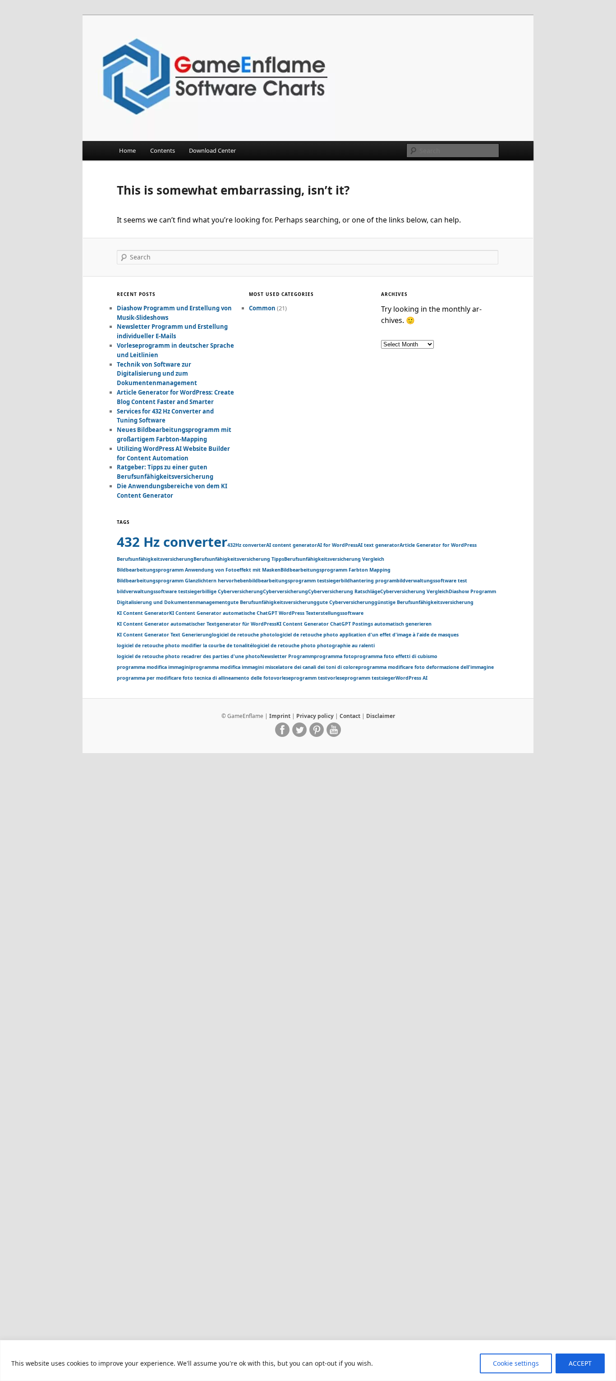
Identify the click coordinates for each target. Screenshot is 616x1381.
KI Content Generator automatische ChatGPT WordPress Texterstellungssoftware (266, 613)
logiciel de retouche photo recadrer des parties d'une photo (188, 656)
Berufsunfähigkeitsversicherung (155, 559)
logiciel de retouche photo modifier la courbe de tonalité (185, 645)
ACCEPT (580, 1363)
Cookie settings (516, 1363)
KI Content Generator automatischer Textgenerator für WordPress (196, 624)
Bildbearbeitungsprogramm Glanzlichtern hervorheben (183, 580)
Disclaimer (380, 716)
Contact (350, 716)
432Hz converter (246, 545)
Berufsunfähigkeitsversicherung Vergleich (334, 559)
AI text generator (379, 545)
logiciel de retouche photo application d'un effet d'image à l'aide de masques (367, 634)
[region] (308, 1360)
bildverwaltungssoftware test (431, 580)
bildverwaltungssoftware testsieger (159, 591)
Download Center (212, 150)
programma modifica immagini (153, 667)
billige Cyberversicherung (232, 591)
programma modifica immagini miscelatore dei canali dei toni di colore (274, 667)
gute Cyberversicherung (345, 602)
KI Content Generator (143, 613)
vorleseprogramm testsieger (361, 678)
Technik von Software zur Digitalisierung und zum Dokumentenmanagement (157, 373)
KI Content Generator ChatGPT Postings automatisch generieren (354, 624)
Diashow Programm (472, 591)
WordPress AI (411, 678)
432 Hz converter (172, 542)
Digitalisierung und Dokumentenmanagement (172, 602)
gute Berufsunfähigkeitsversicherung (272, 602)
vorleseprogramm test (300, 678)
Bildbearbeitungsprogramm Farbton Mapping (335, 570)
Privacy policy (315, 716)
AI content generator (291, 545)
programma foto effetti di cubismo (395, 656)
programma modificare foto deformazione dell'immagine (426, 667)
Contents (162, 150)
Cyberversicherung (285, 591)
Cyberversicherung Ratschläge (344, 591)
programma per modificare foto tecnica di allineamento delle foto (195, 678)
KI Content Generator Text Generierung (164, 634)
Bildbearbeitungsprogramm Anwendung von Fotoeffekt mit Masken (198, 570)
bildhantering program (368, 580)
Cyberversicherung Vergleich (414, 591)
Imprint (279, 716)
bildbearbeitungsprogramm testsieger (295, 580)
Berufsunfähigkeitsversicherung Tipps (238, 559)
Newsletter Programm (287, 656)
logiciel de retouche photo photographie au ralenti (314, 645)
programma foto (334, 656)
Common (262, 308)
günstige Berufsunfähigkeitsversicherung (423, 602)
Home (127, 150)
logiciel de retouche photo (243, 634)
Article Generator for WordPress (438, 545)
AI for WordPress (337, 545)
